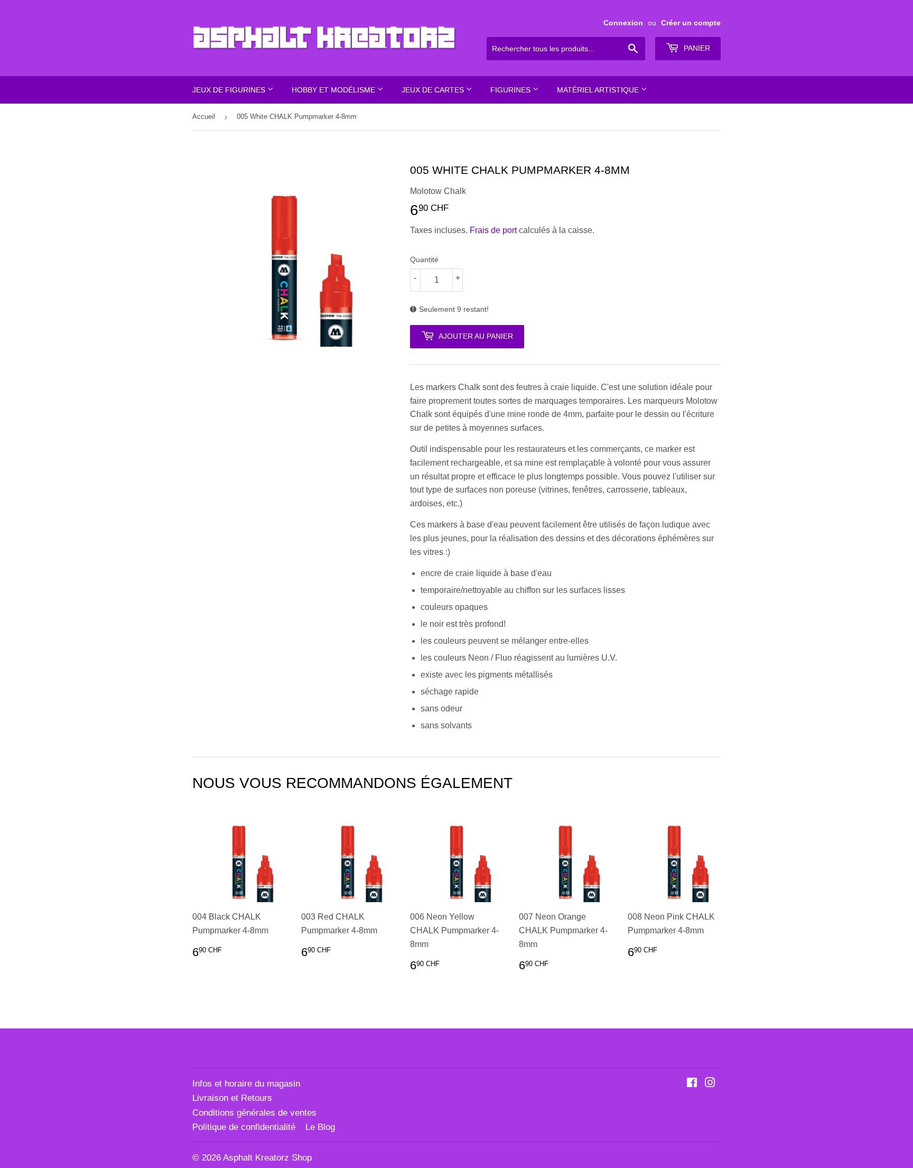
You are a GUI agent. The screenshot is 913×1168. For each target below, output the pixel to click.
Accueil (203, 116)
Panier (696, 48)
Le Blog (320, 1127)
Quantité (424, 259)
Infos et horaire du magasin (246, 1084)
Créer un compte (691, 23)
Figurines (511, 90)
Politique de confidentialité (243, 1127)
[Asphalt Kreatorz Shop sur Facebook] (691, 1083)
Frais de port (493, 230)
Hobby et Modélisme (334, 90)
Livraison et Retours (232, 1098)
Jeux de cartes (434, 90)
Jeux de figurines (229, 90)
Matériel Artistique (599, 90)
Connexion (623, 23)
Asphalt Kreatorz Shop (267, 1158)
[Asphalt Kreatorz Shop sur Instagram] (710, 1083)
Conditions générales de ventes (254, 1113)
